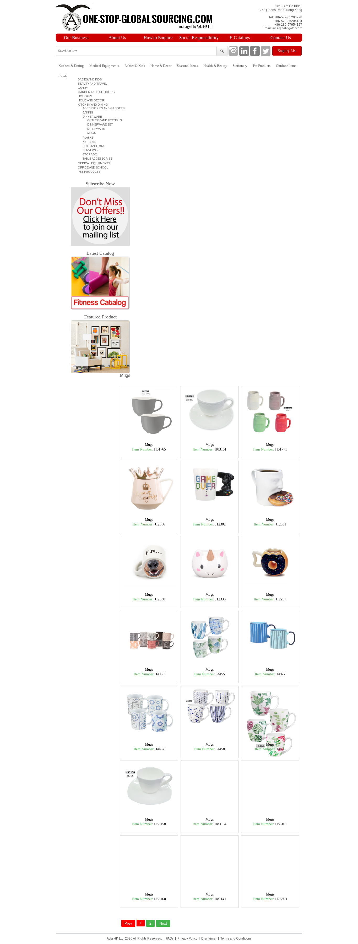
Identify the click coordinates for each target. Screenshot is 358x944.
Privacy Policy (187, 938)
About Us (117, 37)
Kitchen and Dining (92, 104)
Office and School (92, 167)
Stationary (240, 66)
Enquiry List (287, 51)
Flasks (86, 137)
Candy (63, 76)
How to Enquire (158, 37)
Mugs (89, 132)
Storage (88, 154)
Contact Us (280, 37)
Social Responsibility (199, 37)
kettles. (87, 141)
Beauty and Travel (91, 83)
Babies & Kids (134, 66)
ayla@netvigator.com (287, 28)
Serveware (89, 150)
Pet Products (261, 66)
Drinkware (94, 128)
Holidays (84, 96)
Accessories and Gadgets (101, 108)
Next (163, 923)
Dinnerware (90, 116)
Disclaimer (208, 938)
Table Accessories (95, 158)
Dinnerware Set (98, 124)
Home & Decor (160, 66)
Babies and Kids (89, 79)
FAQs (169, 938)
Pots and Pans (92, 146)
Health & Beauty (215, 66)
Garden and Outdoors (95, 92)
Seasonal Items (187, 66)
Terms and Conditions (236, 938)
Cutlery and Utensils (102, 120)
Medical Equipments (104, 66)
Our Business (76, 37)
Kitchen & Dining (71, 66)
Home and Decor (90, 100)
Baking (86, 112)
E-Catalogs (240, 37)
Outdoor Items (286, 66)
